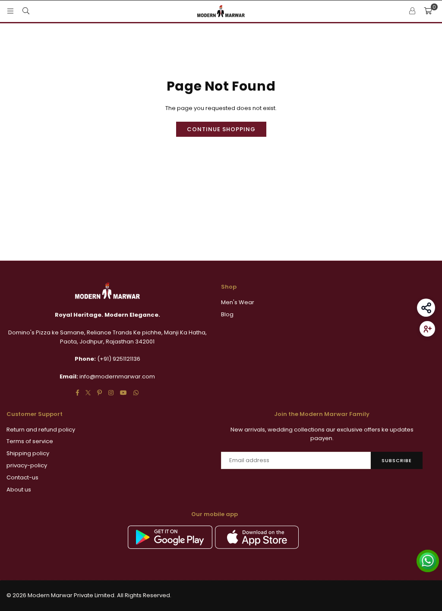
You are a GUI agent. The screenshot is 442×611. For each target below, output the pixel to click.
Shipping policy (27, 453)
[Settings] (412, 11)
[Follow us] (427, 329)
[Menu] (10, 11)
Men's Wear (237, 302)
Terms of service (29, 441)
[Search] (26, 11)
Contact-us (22, 477)
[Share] (426, 308)
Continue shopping (221, 129)
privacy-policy (26, 465)
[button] (428, 11)
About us (18, 489)
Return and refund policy (40, 429)
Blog (227, 314)
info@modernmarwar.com (117, 376)
